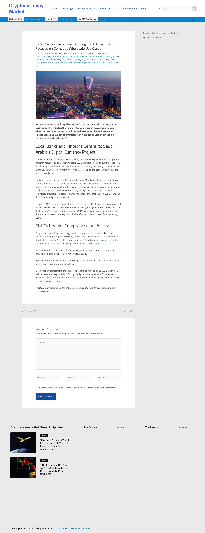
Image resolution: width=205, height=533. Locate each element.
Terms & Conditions (80, 528)
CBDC (65, 53)
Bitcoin (58, 53)
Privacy (115, 56)
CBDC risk (74, 53)
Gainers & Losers (87, 8)
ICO (116, 8)
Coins (54, 8)
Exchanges (68, 8)
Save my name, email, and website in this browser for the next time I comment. (77, 387)
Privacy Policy (62, 528)
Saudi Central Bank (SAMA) (48, 59)
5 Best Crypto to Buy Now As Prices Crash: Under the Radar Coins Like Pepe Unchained (54, 469)
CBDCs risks (85, 53)
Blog (143, 8)
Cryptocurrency (43, 56)
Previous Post (30, 310)
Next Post (129, 310)
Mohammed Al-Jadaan (100, 56)
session (110, 240)
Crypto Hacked (99, 53)
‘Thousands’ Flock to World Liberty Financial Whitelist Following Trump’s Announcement (54, 444)
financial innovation (71, 56)
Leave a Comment (44, 53)
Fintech (85, 56)
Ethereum (56, 56)
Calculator (105, 8)
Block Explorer (129, 8)
